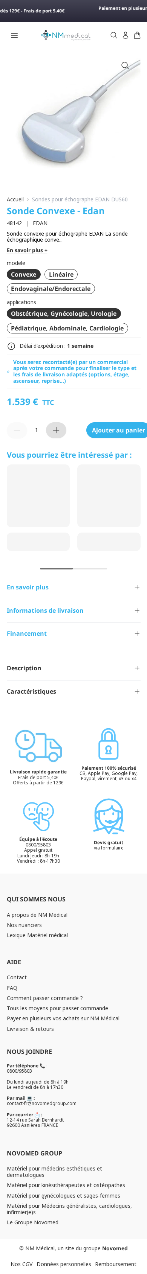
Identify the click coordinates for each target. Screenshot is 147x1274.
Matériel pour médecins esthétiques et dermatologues (54, 1171)
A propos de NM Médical (37, 914)
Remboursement (115, 1264)
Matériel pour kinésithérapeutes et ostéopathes (66, 1185)
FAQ (12, 987)
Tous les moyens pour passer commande (57, 1008)
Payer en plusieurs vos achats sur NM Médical (63, 1018)
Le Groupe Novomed (32, 1222)
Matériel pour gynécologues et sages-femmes (63, 1195)
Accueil (15, 199)
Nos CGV (21, 1264)
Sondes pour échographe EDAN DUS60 (80, 199)
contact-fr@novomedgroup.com (42, 1103)
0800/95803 (19, 1071)
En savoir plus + (27, 250)
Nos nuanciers (24, 924)
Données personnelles (64, 1264)
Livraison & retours (30, 1028)
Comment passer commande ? (45, 998)
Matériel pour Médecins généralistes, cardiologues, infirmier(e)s (69, 1209)
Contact (17, 977)
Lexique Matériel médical (37, 935)
